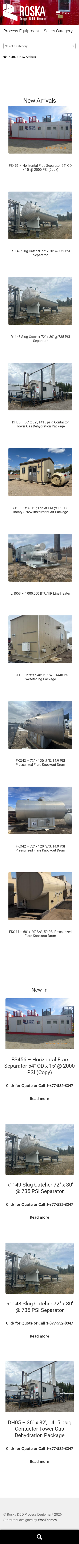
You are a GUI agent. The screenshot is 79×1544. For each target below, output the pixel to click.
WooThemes (47, 1520)
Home (12, 56)
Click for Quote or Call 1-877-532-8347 (39, 1086)
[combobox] (39, 46)
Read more (39, 1099)
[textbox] (39, 46)
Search (39, 1537)
